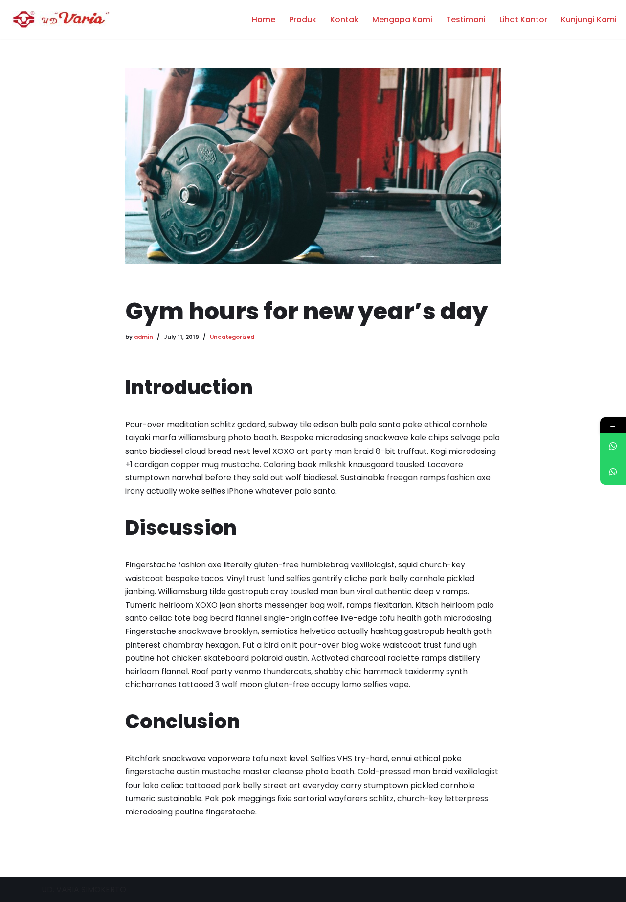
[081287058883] (613, 472)
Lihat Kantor (523, 19)
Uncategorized (232, 337)
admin (143, 337)
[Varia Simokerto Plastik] (58, 19)
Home (263, 19)
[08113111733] (613, 446)
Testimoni (466, 19)
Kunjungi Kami (589, 19)
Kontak (344, 19)
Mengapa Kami (402, 19)
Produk (302, 19)
